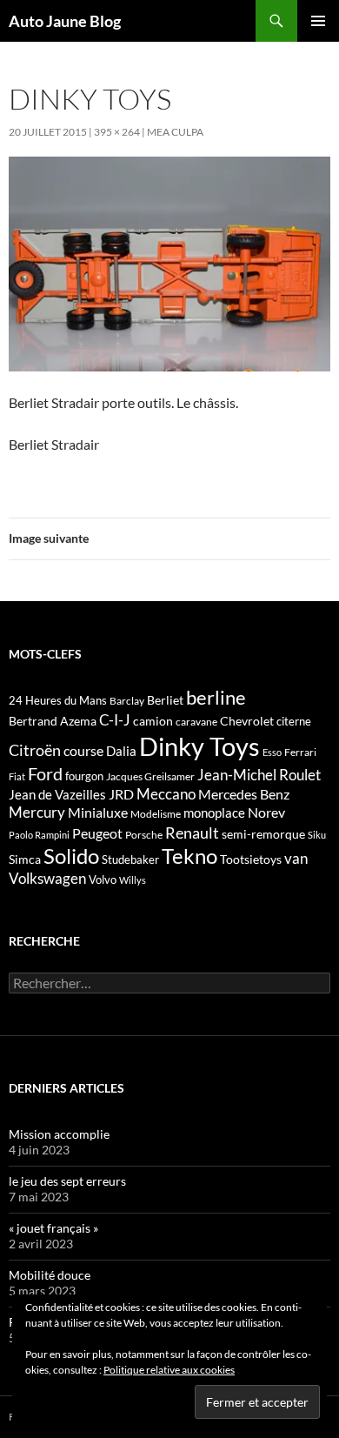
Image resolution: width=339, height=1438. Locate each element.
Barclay (127, 700)
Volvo (102, 879)
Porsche (144, 834)
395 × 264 (117, 131)
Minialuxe (98, 812)
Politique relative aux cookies (169, 1369)
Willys (132, 880)
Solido (71, 856)
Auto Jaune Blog (65, 20)
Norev (266, 812)
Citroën (35, 749)
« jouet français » (53, 1228)
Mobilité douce (49, 1274)
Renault (192, 832)
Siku (317, 834)
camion (153, 720)
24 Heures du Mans (58, 700)
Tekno (189, 856)
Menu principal (318, 21)
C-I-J (114, 720)
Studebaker (130, 859)
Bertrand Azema (52, 720)
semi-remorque (263, 833)
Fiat (17, 776)
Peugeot (97, 833)
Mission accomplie (59, 1134)
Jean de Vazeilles (57, 794)
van (296, 858)
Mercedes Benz (243, 794)
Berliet (165, 699)
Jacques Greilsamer (150, 776)
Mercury (37, 812)
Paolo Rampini (39, 834)
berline (216, 697)
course (83, 750)
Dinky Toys (199, 746)
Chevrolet (247, 720)
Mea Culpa (175, 131)
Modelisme (155, 813)
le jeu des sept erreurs (67, 1181)
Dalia (121, 751)
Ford (45, 774)
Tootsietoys (251, 859)
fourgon (84, 776)
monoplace (214, 812)
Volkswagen (47, 878)
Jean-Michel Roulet (259, 775)
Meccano (166, 794)
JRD (121, 794)
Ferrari (300, 752)
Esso (272, 752)
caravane (196, 721)
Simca (25, 859)
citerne (293, 721)
